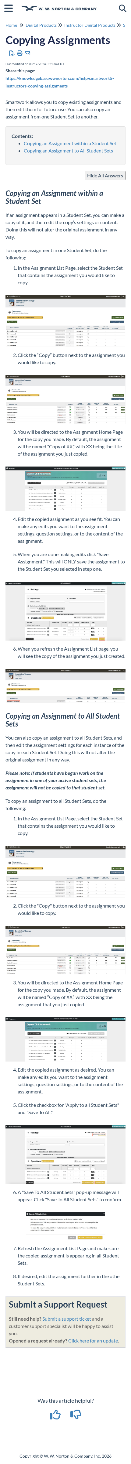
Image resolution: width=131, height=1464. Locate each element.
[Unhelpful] (76, 1416)
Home (11, 25)
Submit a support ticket (66, 1319)
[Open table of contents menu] (10, 7)
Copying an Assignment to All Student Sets (68, 150)
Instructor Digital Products (89, 25)
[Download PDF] (12, 53)
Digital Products (41, 25)
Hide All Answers (105, 175)
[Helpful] (55, 1416)
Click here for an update (93, 1340)
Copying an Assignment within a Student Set (70, 143)
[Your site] (58, 5)
